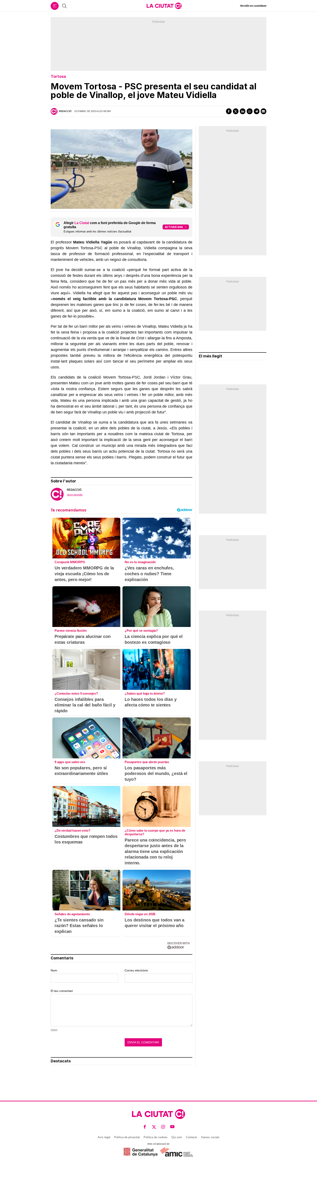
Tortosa (58, 76)
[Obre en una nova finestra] (140, 1152)
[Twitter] (236, 111)
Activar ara (174, 227)
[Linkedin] (242, 111)
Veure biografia (74, 494)
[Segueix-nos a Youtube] (172, 1127)
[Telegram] (256, 111)
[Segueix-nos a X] (154, 1127)
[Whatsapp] (249, 111)
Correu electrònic (136, 970)
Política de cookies (156, 1137)
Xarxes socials (210, 1137)
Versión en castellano (253, 5)
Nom (54, 970)
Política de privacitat (127, 1137)
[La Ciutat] (164, 6)
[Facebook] (229, 111)
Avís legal (104, 1137)
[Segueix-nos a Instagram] (163, 1127)
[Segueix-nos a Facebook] (145, 1127)
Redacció (65, 111)
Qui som (176, 1137)
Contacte (191, 1137)
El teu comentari (62, 991)
